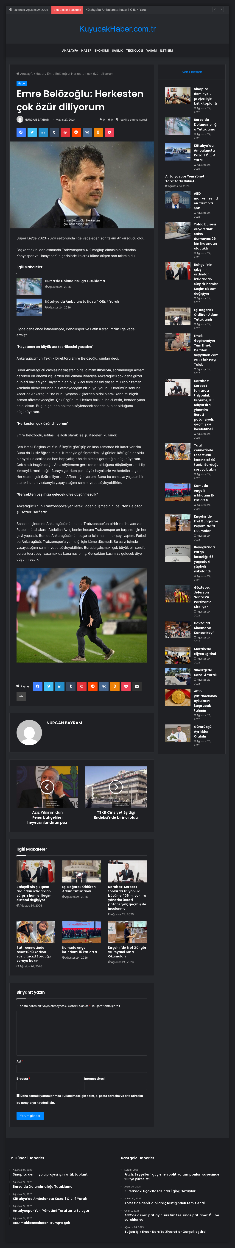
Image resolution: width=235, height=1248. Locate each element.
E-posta (23, 1078)
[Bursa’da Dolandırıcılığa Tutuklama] (29, 286)
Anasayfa (70, 50)
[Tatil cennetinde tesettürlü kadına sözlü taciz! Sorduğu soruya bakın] (36, 932)
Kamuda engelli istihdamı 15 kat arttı (79, 949)
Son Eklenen (192, 72)
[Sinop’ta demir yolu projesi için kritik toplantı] (177, 95)
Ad (20, 1061)
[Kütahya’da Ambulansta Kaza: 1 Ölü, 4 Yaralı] (29, 307)
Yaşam (151, 50)
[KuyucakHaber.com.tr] (117, 28)
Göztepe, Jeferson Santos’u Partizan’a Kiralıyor (203, 597)
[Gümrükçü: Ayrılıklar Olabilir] (177, 733)
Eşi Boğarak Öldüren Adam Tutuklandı (79, 889)
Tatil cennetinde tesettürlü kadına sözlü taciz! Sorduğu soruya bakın (34, 954)
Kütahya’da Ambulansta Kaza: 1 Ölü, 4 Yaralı (82, 301)
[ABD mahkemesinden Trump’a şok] (177, 199)
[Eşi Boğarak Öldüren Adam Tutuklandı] (81, 871)
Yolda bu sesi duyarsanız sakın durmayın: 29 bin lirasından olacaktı (205, 236)
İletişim (166, 50)
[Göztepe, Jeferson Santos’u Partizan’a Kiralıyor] (177, 593)
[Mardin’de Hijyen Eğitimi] (177, 655)
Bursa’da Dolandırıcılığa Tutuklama (75, 281)
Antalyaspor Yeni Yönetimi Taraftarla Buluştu (187, 178)
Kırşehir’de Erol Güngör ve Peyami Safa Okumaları (127, 952)
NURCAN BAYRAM (37, 119)
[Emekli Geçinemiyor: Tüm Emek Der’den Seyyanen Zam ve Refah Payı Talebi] (177, 342)
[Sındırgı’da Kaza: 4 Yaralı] (177, 676)
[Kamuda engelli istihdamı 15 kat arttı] (81, 932)
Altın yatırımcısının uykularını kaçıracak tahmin (205, 701)
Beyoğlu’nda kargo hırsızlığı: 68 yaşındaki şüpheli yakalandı (204, 559)
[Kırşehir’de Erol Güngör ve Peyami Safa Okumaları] (127, 932)
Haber (86, 50)
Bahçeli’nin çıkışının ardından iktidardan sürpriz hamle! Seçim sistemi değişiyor (34, 893)
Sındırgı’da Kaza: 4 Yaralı (205, 672)
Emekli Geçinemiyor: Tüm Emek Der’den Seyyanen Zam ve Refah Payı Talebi (206, 350)
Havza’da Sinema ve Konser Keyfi (204, 628)
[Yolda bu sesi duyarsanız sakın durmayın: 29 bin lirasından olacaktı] (177, 230)
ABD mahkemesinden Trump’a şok (206, 200)
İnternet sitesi (94, 1078)
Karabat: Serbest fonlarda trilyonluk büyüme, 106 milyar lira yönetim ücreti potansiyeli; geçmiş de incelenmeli (127, 898)
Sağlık (117, 50)
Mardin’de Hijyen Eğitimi (205, 651)
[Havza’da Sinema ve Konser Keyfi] (177, 629)
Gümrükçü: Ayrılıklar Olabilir (203, 731)
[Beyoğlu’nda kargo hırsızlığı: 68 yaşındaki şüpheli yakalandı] (177, 553)
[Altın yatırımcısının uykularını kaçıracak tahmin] (177, 697)
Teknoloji (134, 50)
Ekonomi (102, 50)
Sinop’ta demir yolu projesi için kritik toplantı (205, 96)
